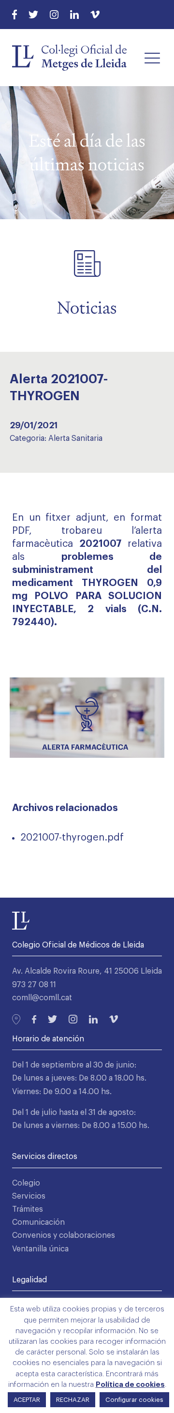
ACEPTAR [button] (27, 1400)
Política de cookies (130, 1384)
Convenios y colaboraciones (63, 1235)
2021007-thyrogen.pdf (72, 837)
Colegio (26, 1183)
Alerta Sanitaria (75, 438)
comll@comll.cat (42, 998)
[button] (152, 57)
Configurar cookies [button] (134, 1400)
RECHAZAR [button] (72, 1400)
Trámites (27, 1209)
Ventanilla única (40, 1249)
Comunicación (38, 1222)
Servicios (28, 1196)
